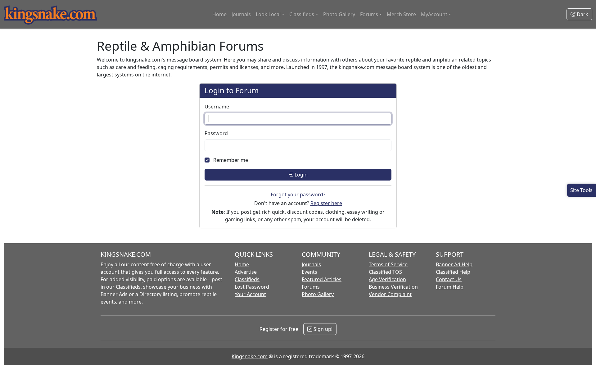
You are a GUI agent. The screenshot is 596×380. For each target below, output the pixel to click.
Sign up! (322, 329)
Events (309, 271)
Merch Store (401, 14)
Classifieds (247, 279)
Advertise (246, 271)
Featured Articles (321, 279)
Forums (311, 286)
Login (300, 174)
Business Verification (393, 286)
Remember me (230, 160)
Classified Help (453, 271)
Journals (241, 14)
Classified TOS (385, 271)
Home (219, 14)
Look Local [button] (268, 14)
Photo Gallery (339, 14)
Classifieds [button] (301, 14)
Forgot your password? (298, 194)
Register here (326, 203)
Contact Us (449, 279)
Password (216, 133)
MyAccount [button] (434, 14)
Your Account (250, 294)
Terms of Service (388, 264)
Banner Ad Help (454, 264)
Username (217, 106)
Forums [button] (369, 14)
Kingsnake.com (250, 356)
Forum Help (449, 286)
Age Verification (387, 279)
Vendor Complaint (390, 294)
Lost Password (252, 286)
